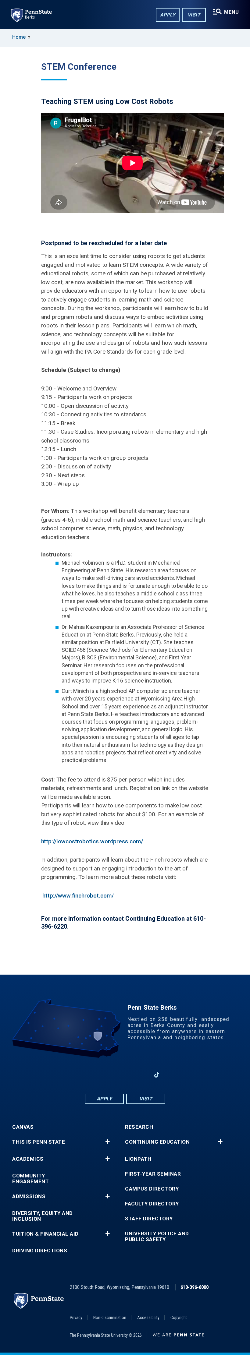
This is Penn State (38, 1142)
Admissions (28, 1196)
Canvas (23, 1127)
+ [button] (107, 1142)
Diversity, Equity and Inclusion (42, 1216)
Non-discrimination (109, 1317)
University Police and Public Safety (157, 1236)
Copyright (178, 1317)
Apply (168, 15)
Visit (194, 15)
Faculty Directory (152, 1204)
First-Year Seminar (153, 1174)
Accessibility (148, 1317)
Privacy (76, 1317)
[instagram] (141, 1075)
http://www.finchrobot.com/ (77, 895)
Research (139, 1127)
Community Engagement (30, 1178)
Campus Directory (152, 1189)
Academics (28, 1159)
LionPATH (138, 1159)
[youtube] (125, 1075)
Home (19, 37)
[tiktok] (156, 1075)
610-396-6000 (194, 1287)
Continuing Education (157, 1142)
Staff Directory (149, 1219)
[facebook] (93, 1075)
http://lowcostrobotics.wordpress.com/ (92, 841)
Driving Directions (39, 1251)
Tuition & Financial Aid (45, 1234)
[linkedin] (109, 1075)
